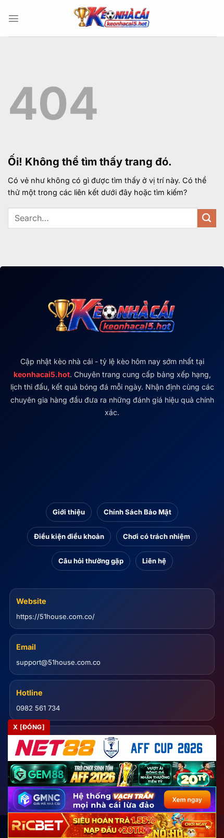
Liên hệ (154, 561)
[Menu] (13, 18)
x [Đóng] (29, 727)
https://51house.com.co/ (55, 616)
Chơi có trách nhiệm (156, 536)
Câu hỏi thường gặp (90, 561)
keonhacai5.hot (42, 374)
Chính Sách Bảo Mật (137, 512)
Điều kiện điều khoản (69, 536)
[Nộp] (206, 218)
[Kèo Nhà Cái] (112, 18)
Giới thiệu (69, 512)
